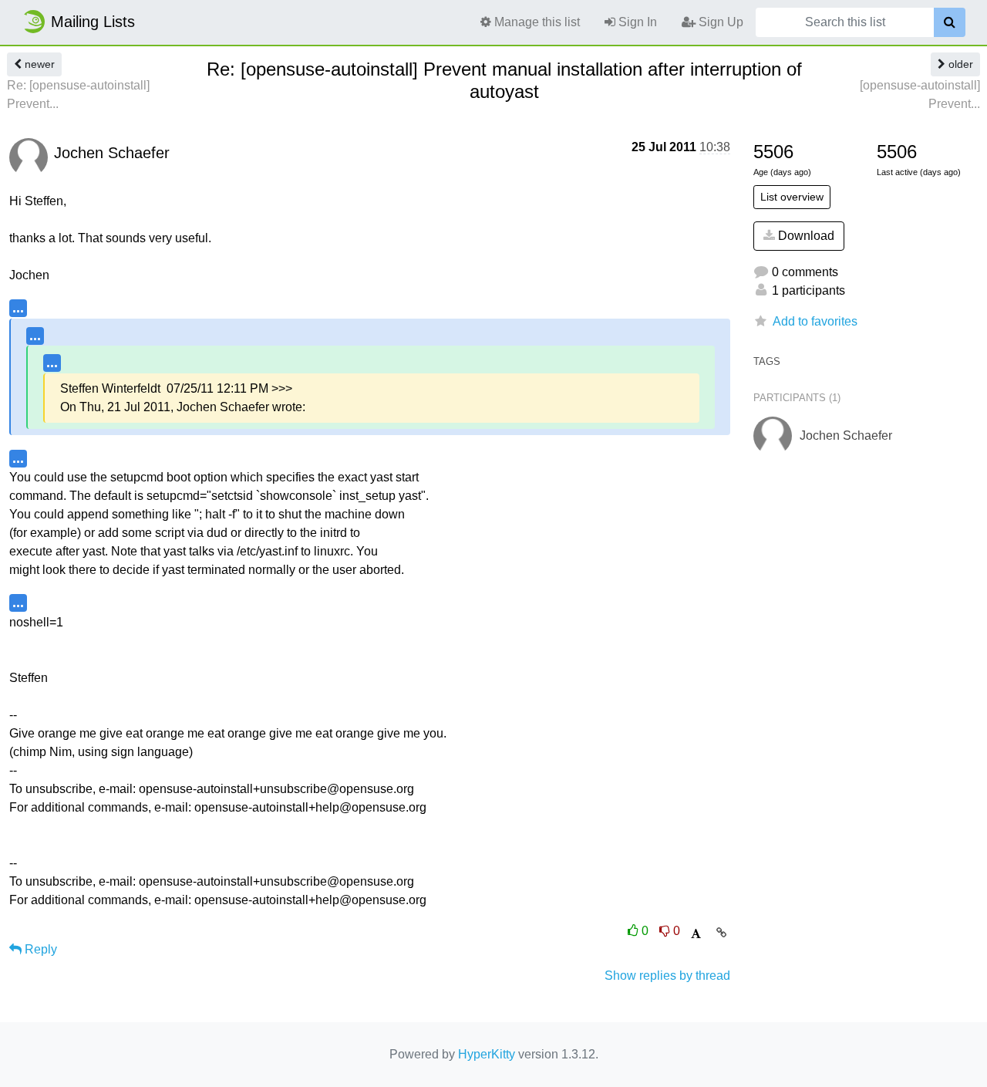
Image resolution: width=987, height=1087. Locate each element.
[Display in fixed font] (696, 934)
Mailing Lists (93, 21)
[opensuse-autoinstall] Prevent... (920, 94)
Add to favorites (815, 321)
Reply (39, 949)
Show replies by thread (667, 975)
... (18, 307)
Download (804, 235)
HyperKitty (486, 1054)
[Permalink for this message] (721, 933)
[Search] (949, 22)
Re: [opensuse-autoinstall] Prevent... (78, 94)
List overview (792, 197)
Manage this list (535, 22)
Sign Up (719, 22)
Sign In (636, 22)
